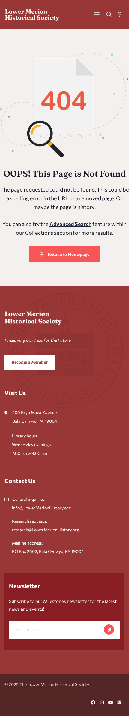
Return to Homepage (68, 254)
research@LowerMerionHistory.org (45, 529)
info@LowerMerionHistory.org (41, 507)
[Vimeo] (119, 702)
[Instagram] (102, 702)
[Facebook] (93, 702)
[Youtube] (111, 702)
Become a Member (29, 362)
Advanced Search (71, 224)
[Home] (32, 14)
